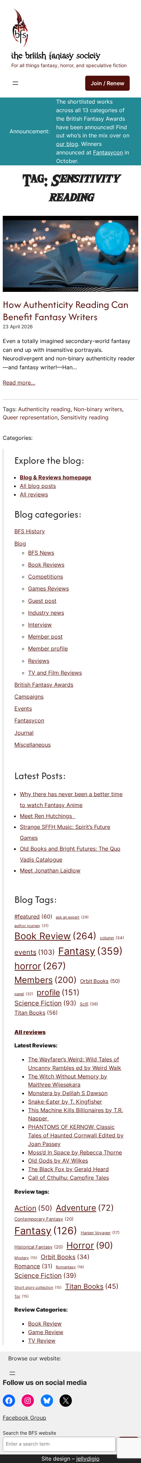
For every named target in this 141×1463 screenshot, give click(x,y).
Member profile (48, 648)
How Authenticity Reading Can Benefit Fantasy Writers (65, 310)
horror (40, 966)
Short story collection (38, 1287)
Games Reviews (48, 588)
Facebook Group (24, 1417)
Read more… (19, 382)
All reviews (34, 494)
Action (33, 1208)
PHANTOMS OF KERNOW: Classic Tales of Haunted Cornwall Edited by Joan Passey (76, 1135)
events (34, 952)
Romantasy (70, 1267)
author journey (31, 925)
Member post (45, 636)
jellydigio (88, 1458)
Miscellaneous (32, 744)
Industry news (46, 612)
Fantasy (90, 951)
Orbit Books (100, 981)
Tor (21, 1296)
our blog (67, 143)
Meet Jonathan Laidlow (50, 870)
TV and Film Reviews (55, 672)
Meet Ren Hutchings (47, 815)
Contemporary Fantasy (44, 1219)
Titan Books (36, 1013)
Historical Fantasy (38, 1247)
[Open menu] (15, 83)
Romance (33, 1266)
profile (58, 992)
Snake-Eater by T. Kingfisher (65, 1101)
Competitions (45, 576)
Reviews (38, 660)
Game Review (45, 1332)
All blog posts (38, 485)
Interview (40, 624)
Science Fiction (45, 1003)
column (112, 938)
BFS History (29, 531)
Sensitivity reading (84, 417)
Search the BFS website (29, 1433)
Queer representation (30, 417)
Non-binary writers (98, 409)
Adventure (85, 1208)
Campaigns (28, 696)
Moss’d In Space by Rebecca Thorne (75, 1152)
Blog (20, 543)
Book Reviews (46, 564)
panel (23, 993)
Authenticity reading (44, 409)
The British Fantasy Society (55, 56)
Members (45, 980)
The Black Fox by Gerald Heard (68, 1169)
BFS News (41, 552)
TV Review (41, 1340)
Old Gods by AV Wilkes (58, 1160)
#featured (33, 916)
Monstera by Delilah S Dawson (67, 1093)
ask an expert (72, 917)
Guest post (42, 600)
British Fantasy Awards (43, 684)
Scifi (89, 1003)
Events (23, 708)
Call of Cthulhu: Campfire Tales (68, 1177)
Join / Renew (107, 83)
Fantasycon (108, 152)
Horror (89, 1245)
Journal (24, 732)
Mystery (25, 1258)
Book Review (55, 935)
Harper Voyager (100, 1232)
